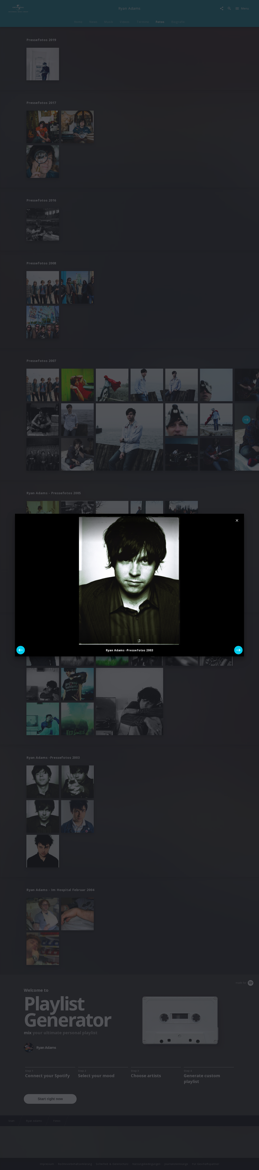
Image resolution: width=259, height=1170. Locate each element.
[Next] (238, 650)
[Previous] (20, 650)
